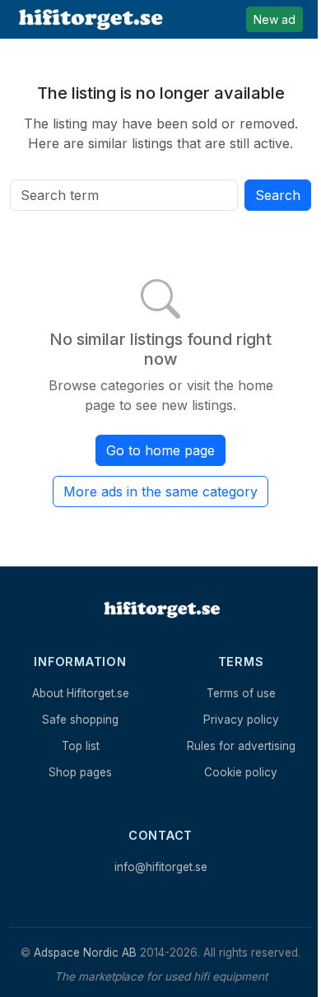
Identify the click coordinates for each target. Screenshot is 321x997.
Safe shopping (80, 719)
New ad (274, 19)
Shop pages (80, 772)
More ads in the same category (160, 491)
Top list (81, 745)
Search (277, 195)
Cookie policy (240, 772)
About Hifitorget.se (80, 693)
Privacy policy (241, 719)
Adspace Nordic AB (85, 952)
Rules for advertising (241, 745)
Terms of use (241, 693)
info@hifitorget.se (160, 867)
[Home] (160, 609)
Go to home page (160, 450)
